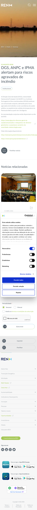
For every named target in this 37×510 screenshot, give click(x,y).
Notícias (15, 47)
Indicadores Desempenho (9, 397)
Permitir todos (18, 280)
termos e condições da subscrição (23, 311)
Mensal (19, 307)
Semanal (8, 307)
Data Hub (4, 387)
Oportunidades (6, 415)
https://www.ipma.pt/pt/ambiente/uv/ (13, 138)
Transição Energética (8, 373)
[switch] (32, 254)
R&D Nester (5, 383)
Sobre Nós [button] (4, 369)
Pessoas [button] (3, 406)
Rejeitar (18, 292)
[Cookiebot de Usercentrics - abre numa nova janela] (26, 216)
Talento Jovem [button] (6, 411)
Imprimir (20, 341)
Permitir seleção (18, 286)
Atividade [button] (4, 378)
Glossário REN (6, 429)
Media (8, 47)
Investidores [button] (5, 420)
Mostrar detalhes (25, 274)
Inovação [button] (4, 401)
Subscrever (19, 326)
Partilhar (20, 347)
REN (2, 47)
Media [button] (3, 425)
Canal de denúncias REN (11, 438)
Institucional (7, 88)
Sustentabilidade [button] (6, 392)
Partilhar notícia (15, 150)
